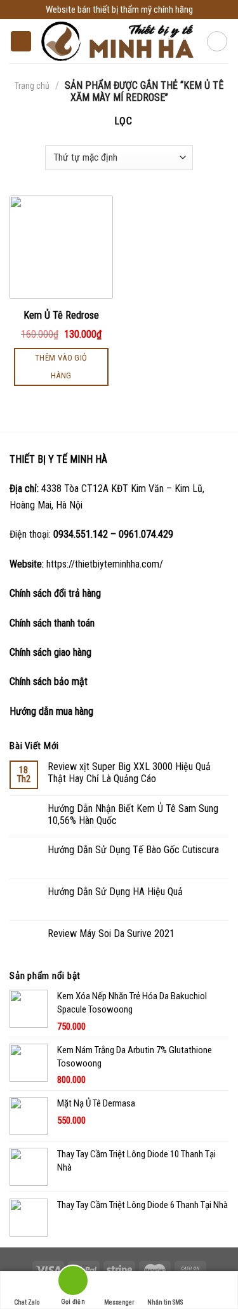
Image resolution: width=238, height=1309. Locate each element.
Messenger (119, 1302)
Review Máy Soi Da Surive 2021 (111, 933)
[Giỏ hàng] (217, 41)
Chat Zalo (26, 1302)
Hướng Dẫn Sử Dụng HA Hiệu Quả (115, 892)
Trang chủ (32, 86)
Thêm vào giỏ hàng (61, 366)
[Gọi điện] (73, 1283)
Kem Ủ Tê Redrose (61, 315)
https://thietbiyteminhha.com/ (104, 564)
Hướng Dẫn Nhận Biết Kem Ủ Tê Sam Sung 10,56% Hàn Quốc (133, 814)
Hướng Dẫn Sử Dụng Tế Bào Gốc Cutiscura (133, 850)
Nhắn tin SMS (165, 1302)
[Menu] (21, 41)
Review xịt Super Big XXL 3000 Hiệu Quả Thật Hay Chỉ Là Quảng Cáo (129, 773)
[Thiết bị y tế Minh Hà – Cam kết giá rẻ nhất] (119, 41)
